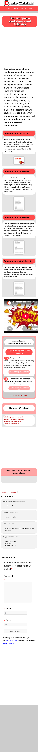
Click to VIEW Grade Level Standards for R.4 (19, 372)
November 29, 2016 (13, 536)
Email (7, 620)
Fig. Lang (15, 8)
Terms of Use (11, 640)
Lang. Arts (23, 8)
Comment (8, 578)
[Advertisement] (19, 46)
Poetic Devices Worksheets (12, 421)
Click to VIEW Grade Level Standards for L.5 (19, 388)
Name (7, 608)
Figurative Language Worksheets (14, 419)
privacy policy (8, 643)
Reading (8, 8)
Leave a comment (8, 492)
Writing (30, 8)
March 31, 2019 (14, 512)
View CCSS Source (19, 396)
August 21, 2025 (20, 501)
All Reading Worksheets (11, 424)
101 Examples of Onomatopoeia (13, 417)
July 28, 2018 (10, 523)
